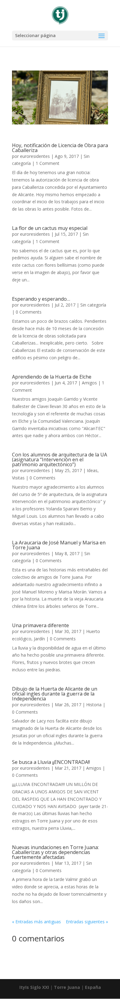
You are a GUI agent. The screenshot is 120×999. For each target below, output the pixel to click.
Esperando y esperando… (41, 299)
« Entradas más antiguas (36, 922)
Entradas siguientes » (87, 922)
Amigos (89, 383)
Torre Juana (67, 987)
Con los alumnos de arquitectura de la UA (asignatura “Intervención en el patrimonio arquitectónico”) (59, 459)
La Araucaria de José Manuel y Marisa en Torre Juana (59, 545)
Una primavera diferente (40, 625)
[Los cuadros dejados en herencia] (60, 123)
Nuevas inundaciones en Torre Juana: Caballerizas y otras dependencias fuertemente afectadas (55, 852)
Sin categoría (93, 305)
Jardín (39, 639)
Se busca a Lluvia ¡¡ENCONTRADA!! (51, 762)
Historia (94, 704)
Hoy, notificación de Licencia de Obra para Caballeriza (60, 148)
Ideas (92, 470)
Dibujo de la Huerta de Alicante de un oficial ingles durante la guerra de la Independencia (54, 693)
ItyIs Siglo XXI (34, 987)
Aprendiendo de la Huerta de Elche (51, 376)
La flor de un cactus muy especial (49, 228)
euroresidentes (35, 156)
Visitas (18, 478)
